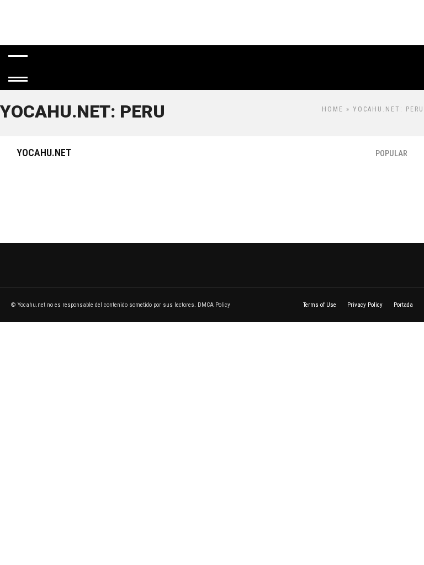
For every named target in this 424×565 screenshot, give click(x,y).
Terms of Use (319, 304)
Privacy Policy (365, 304)
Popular (391, 153)
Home (332, 109)
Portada (403, 304)
